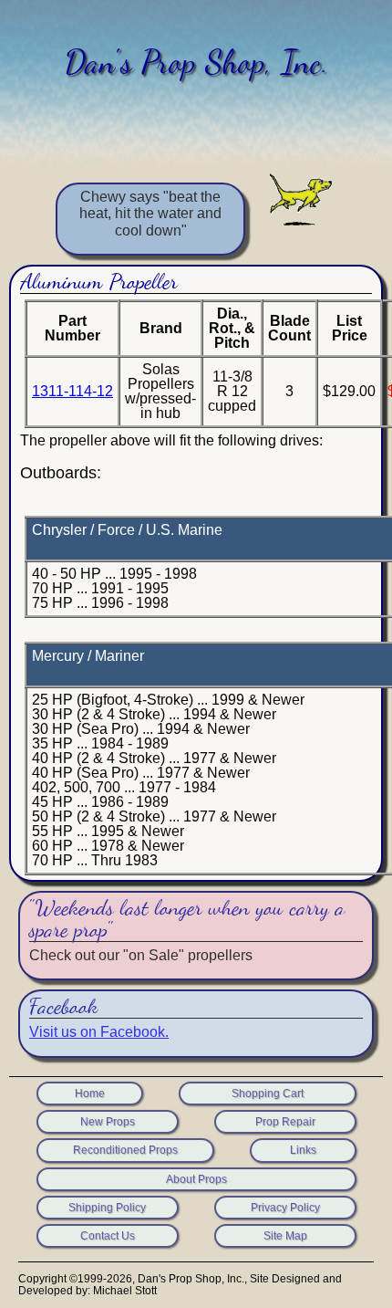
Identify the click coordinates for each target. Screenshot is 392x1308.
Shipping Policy (107, 1207)
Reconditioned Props (125, 1150)
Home (90, 1093)
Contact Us (107, 1235)
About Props (196, 1179)
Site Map (285, 1235)
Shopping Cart (268, 1093)
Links (303, 1150)
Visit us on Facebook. (99, 1032)
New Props (107, 1121)
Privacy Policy (285, 1207)
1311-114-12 (72, 391)
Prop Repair (285, 1121)
